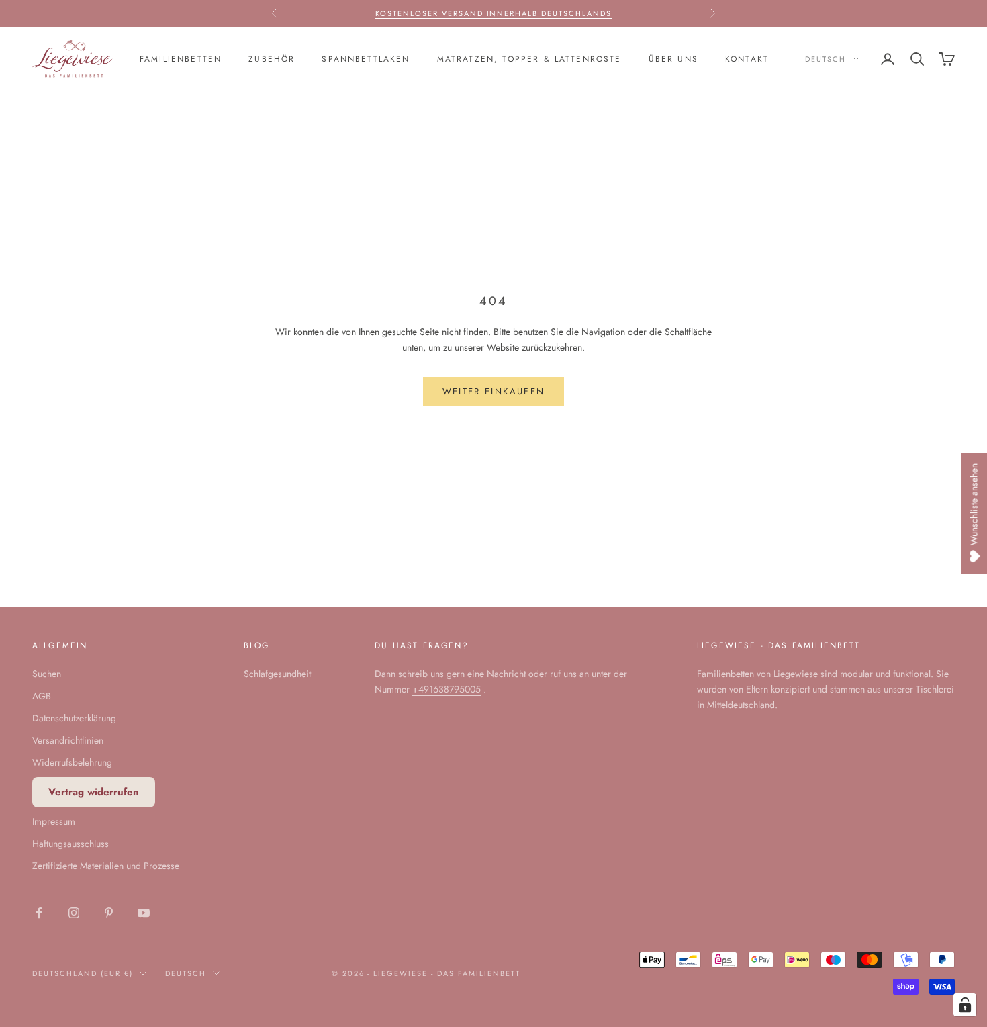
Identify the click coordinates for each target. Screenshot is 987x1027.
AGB (41, 696)
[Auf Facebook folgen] (39, 913)
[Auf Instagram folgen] (74, 913)
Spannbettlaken (366, 59)
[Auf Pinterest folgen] (108, 913)
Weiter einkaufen (493, 391)
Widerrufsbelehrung (72, 762)
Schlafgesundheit (277, 673)
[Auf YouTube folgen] (143, 913)
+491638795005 (446, 689)
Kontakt (747, 59)
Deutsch (825, 59)
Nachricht (506, 673)
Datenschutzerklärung (74, 718)
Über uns (673, 59)
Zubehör (271, 59)
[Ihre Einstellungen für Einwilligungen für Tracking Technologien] (964, 1004)
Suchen (46, 673)
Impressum (53, 821)
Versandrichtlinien (67, 740)
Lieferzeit (462, 20)
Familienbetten (181, 59)
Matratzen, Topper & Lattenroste (529, 59)
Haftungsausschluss (70, 843)
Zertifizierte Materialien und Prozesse (105, 866)
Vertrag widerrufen (93, 792)
